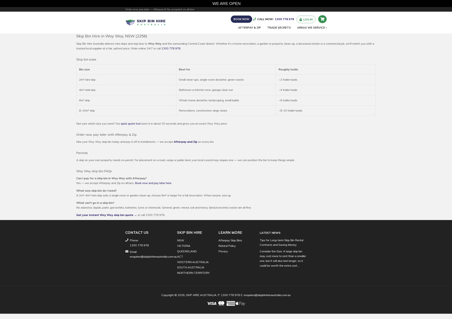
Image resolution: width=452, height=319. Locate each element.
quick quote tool (131, 123)
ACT (180, 256)
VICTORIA (183, 246)
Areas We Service (311, 27)
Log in (307, 19)
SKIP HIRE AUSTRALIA (201, 295)
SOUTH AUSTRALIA (190, 267)
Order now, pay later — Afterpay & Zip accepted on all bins (159, 9)
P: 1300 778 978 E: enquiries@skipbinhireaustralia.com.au (254, 295)
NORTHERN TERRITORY (193, 273)
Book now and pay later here (153, 183)
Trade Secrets (279, 27)
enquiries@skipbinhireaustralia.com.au (153, 256)
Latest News (270, 232)
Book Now (241, 19)
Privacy (223, 251)
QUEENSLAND (187, 251)
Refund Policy (227, 246)
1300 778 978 (284, 19)
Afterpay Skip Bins (230, 240)
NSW (180, 240)
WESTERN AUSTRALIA (193, 262)
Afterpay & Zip (249, 27)
